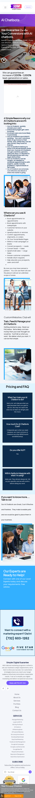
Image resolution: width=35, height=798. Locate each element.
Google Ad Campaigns (17, 744)
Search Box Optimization (18, 756)
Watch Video (10, 60)
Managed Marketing (17, 719)
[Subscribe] (30, 771)
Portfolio (16, 704)
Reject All (17, 796)
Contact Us (16, 710)
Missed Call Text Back (17, 751)
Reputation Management (17, 754)
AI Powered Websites (17, 732)
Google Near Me (17, 749)
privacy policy (11, 792)
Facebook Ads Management (17, 742)
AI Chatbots (17, 727)
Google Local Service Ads (17, 747)
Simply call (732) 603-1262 (17, 683)
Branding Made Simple (17, 737)
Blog (17, 707)
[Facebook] (3, 688)
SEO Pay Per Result (17, 724)
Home (17, 694)
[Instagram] (8, 688)
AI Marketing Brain (17, 729)
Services (17, 701)
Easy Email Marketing (17, 739)
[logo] (16, 7)
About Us (16, 697)
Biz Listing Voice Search (17, 734)
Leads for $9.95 (17, 722)
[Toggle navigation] (5, 7)
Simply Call (28, 7)
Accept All (6, 796)
